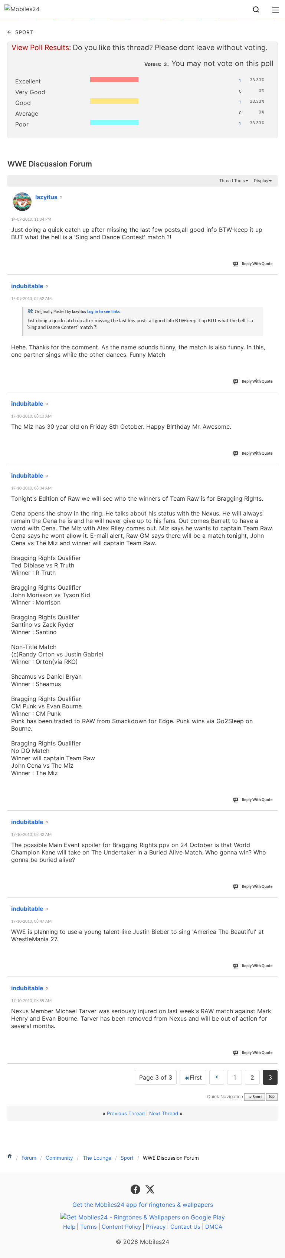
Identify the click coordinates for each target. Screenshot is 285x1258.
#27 (270, 984)
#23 (270, 399)
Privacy (156, 1226)
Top (272, 1097)
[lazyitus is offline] (22, 201)
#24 (270, 471)
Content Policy (121, 1226)
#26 (270, 904)
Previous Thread (126, 1113)
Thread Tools (232, 180)
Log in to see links (103, 312)
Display (261, 180)
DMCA (213, 1226)
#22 (270, 282)
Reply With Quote (257, 264)
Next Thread (163, 1113)
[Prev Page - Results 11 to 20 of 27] (216, 1077)
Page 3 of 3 (155, 1077)
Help (69, 1226)
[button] (256, 9)
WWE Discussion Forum (49, 163)
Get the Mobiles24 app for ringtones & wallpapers (142, 1204)
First (196, 1077)
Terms (88, 1226)
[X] (150, 1188)
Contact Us (185, 1226)
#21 (270, 193)
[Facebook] (136, 1188)
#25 (270, 818)
